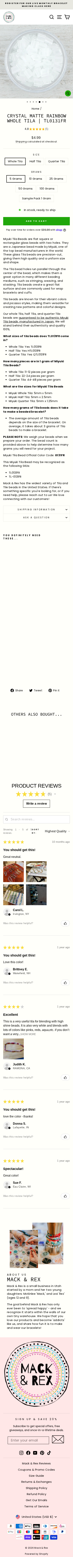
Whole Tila (15, 161)
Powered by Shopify (36, 1553)
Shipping (21, 141)
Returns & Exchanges (36, 1482)
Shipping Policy (36, 1488)
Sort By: (35, 831)
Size (36, 154)
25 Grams (56, 179)
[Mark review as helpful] (65, 923)
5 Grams (16, 179)
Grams (36, 171)
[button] (55, 794)
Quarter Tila (56, 161)
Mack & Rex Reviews (36, 1463)
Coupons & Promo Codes (36, 1470)
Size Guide (36, 1476)
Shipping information (36, 509)
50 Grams (25, 189)
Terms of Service (36, 1506)
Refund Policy (36, 1494)
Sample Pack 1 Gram (36, 198)
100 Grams (47, 189)
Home (35, 109)
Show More (28, 1034)
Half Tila (35, 161)
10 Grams (35, 179)
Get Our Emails (36, 1500)
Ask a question (36, 517)
